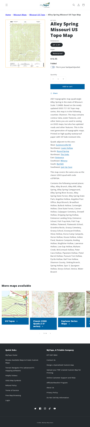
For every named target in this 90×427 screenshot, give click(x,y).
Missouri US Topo (37, 15)
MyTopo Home (11, 355)
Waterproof (58, 53)
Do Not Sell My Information (58, 398)
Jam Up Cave (66, 167)
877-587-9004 (52, 355)
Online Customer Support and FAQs (61, 378)
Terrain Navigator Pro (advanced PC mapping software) (19, 369)
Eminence (59, 157)
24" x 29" (56, 45)
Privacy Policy (52, 393)
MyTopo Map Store (47, 422)
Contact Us (51, 360)
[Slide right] (50, 333)
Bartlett (60, 164)
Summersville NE (63, 145)
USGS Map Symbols (13, 380)
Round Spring (63, 151)
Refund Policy (11, 385)
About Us (50, 388)
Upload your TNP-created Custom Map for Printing (64, 371)
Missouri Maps (20, 15)
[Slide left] (39, 333)
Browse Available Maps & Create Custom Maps (21, 361)
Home (8, 15)
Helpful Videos (11, 375)
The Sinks (65, 154)
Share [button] (55, 93)
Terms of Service (12, 390)
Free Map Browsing (13, 395)
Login (7, 400)
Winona (64, 161)
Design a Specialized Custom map (60, 365)
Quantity (53, 75)
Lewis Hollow (67, 148)
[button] (6, 5)
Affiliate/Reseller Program (57, 383)
